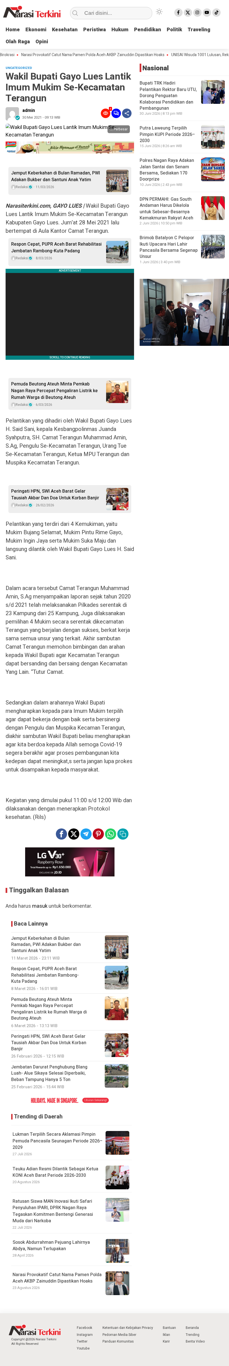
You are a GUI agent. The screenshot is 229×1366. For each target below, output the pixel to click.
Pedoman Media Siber (119, 1334)
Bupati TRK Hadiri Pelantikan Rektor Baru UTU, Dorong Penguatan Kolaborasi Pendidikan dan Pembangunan (168, 96)
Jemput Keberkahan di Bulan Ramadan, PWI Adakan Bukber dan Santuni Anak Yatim (55, 176)
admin (28, 110)
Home (13, 29)
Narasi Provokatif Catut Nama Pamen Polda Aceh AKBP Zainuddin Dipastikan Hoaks (57, 1277)
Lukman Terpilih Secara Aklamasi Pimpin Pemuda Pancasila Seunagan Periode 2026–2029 (57, 1141)
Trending (192, 1334)
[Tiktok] (216, 12)
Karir (166, 1341)
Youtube (83, 1348)
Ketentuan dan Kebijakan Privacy (127, 1327)
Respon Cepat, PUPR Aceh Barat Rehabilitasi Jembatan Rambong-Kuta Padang (56, 247)
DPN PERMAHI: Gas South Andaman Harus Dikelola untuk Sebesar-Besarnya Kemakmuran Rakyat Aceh (166, 208)
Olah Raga (18, 41)
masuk (39, 906)
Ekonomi (35, 29)
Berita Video (195, 1341)
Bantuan (169, 1327)
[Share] (127, 113)
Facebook (84, 1327)
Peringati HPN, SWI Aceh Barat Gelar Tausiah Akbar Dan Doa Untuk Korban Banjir (55, 494)
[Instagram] (197, 12)
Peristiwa (94, 29)
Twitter (82, 1341)
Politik (174, 29)
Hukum (119, 29)
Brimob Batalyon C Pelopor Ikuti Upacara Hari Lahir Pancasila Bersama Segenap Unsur (169, 247)
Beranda (192, 1327)
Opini (41, 41)
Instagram (85, 1334)
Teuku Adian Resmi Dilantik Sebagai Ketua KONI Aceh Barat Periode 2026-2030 (55, 1172)
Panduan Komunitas (118, 1341)
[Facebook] (178, 12)
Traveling (199, 29)
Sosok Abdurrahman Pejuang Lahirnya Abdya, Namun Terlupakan (51, 1245)
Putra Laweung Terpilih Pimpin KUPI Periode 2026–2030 (167, 134)
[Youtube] (207, 12)
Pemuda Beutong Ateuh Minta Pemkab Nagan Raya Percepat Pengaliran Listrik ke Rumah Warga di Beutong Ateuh (54, 391)
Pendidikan (147, 29)
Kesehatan (65, 29)
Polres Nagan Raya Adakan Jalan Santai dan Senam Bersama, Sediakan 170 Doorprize (167, 170)
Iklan (166, 1334)
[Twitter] (188, 12)
